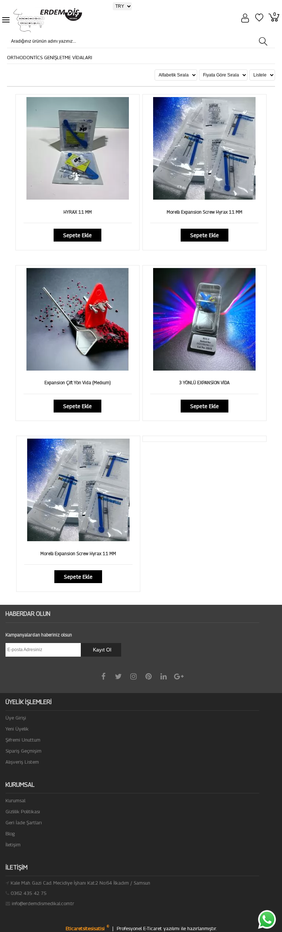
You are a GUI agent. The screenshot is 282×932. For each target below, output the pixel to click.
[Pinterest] (148, 676)
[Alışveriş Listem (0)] (260, 18)
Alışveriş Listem (22, 762)
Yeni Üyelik (17, 729)
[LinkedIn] (163, 676)
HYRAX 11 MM (78, 212)
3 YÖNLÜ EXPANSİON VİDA (204, 382)
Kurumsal (15, 800)
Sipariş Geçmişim (23, 751)
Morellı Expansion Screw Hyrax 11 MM (204, 212)
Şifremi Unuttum (23, 740)
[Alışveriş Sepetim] (275, 18)
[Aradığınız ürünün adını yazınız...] (263, 41)
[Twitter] (118, 676)
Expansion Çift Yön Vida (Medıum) (77, 382)
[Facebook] (103, 676)
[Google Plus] (178, 676)
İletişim (13, 844)
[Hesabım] (246, 19)
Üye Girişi (16, 718)
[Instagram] (133, 676)
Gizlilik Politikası (23, 811)
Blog (10, 833)
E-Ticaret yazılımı (162, 928)
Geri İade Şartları (24, 822)
